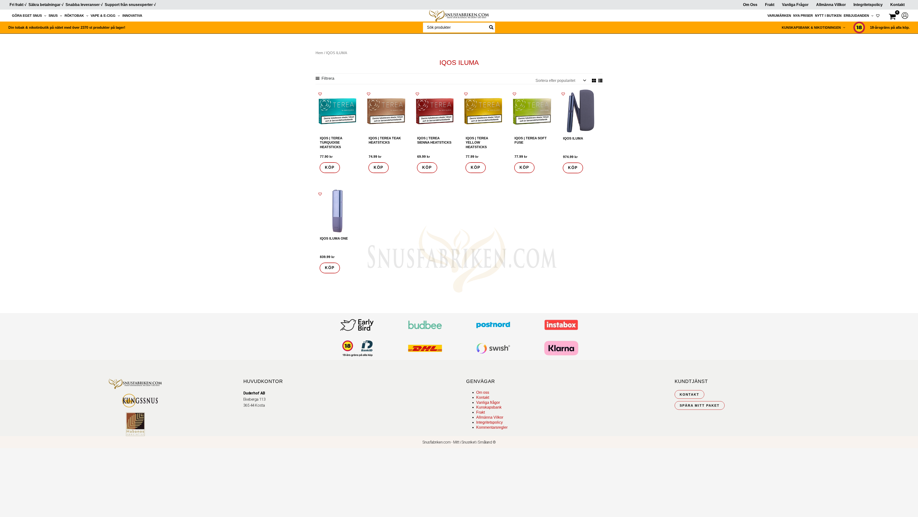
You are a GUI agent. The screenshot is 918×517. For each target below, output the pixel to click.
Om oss (482, 392)
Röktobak (74, 15)
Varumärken (779, 15)
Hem (319, 53)
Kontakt (897, 5)
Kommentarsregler (492, 427)
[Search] (491, 27)
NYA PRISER (803, 15)
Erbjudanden (856, 15)
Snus (53, 15)
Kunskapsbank (489, 407)
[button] (44, 15)
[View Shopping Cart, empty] (892, 17)
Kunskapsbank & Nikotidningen (811, 27)
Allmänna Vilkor (489, 417)
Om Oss (750, 5)
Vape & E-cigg (103, 15)
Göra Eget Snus (27, 15)
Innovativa (132, 15)
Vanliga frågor (795, 5)
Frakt (769, 5)
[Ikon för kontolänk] (904, 15)
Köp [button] (330, 167)
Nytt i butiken (828, 15)
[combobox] (459, 27)
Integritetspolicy (868, 5)
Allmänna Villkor (831, 5)
